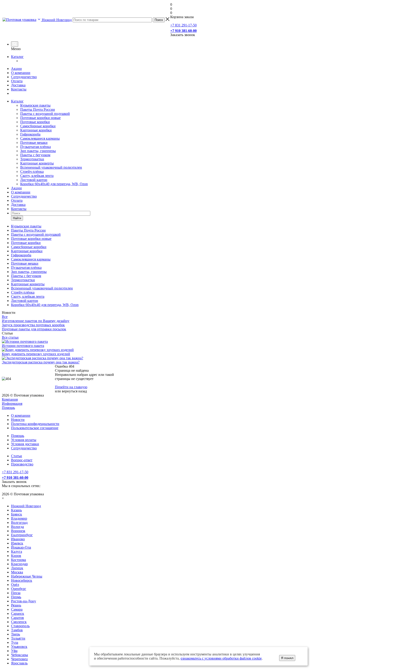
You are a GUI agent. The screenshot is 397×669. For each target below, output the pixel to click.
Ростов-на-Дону (23, 601)
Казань (16, 510)
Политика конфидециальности (35, 424)
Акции (16, 69)
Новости (18, 420)
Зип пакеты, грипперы (38, 151)
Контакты (18, 89)
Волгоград (19, 522)
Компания (10, 399)
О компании (20, 73)
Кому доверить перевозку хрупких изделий (36, 354)
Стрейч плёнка (32, 171)
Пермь (16, 597)
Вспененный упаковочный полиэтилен (51, 167)
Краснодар (19, 564)
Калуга (16, 551)
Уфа (14, 651)
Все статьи (10, 337)
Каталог (17, 57)
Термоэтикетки (32, 159)
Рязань (16, 605)
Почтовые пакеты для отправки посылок (34, 329)
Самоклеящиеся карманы (40, 138)
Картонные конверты (37, 163)
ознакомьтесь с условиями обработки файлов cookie (221, 658)
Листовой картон (33, 180)
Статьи (16, 456)
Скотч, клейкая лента (37, 176)
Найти (17, 218)
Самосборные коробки (38, 126)
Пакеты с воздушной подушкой (45, 114)
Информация (12, 403)
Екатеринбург (22, 535)
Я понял (287, 658)
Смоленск (19, 622)
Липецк (17, 568)
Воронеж (18, 531)
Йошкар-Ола (21, 547)
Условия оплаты (23, 440)
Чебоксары (19, 655)
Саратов (17, 618)
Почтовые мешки (34, 143)
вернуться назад (74, 391)
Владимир (19, 518)
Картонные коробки (36, 130)
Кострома (18, 560)
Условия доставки (25, 444)
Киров (16, 556)
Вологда (17, 527)
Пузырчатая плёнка (35, 147)
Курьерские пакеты (35, 105)
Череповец (19, 659)
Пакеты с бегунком (35, 155)
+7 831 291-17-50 (183, 25)
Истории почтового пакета (23, 346)
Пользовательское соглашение (34, 428)
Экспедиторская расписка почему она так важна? (40, 362)
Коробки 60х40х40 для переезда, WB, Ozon (54, 184)
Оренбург (18, 589)
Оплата (17, 81)
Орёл (15, 585)
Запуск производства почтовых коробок (33, 325)
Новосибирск (21, 580)
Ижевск (17, 543)
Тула (14, 642)
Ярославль (19, 663)
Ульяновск (19, 647)
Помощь (8, 408)
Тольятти (18, 638)
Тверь (15, 634)
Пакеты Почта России (37, 109)
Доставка (18, 85)
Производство (22, 464)
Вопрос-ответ (21, 460)
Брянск (16, 514)
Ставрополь (20, 626)
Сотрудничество (24, 77)
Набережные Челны (26, 576)
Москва (17, 572)
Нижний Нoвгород (26, 506)
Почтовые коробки (35, 122)
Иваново (18, 539)
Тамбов (17, 630)
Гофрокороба (30, 134)
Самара (17, 609)
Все (5, 317)
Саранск (17, 613)
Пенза (15, 593)
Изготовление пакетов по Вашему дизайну (35, 321)
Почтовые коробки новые (40, 118)
